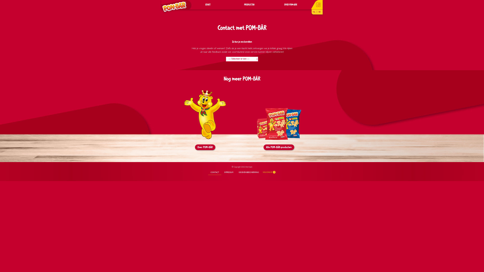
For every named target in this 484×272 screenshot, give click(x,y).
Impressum (228, 172)
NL (314, 12)
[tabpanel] (205, 122)
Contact (214, 172)
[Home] (173, 6)
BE (320, 12)
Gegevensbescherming (249, 172)
